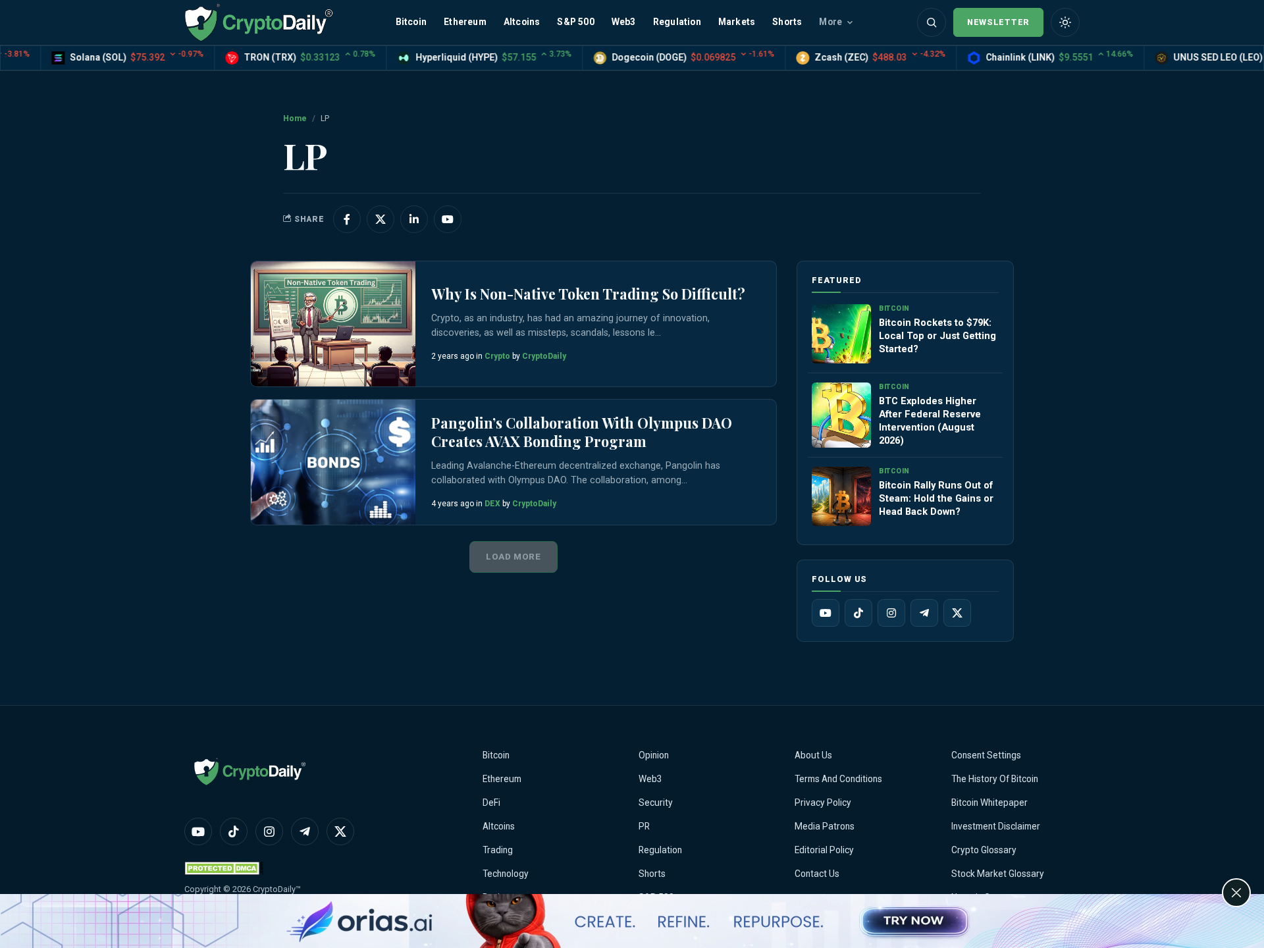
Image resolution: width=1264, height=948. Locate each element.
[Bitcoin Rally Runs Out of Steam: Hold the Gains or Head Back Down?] (841, 496)
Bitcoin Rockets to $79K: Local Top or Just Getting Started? (937, 336)
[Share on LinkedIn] (414, 219)
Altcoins (522, 21)
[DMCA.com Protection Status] (223, 868)
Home (295, 118)
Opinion (654, 755)
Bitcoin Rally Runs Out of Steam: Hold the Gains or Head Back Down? (936, 498)
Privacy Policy (823, 802)
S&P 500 (575, 21)
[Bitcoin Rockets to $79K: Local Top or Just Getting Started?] (841, 333)
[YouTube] (825, 613)
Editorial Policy (824, 850)
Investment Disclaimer (995, 826)
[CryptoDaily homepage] (258, 22)
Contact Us (817, 873)
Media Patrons (825, 826)
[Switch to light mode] (1065, 22)
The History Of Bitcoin (994, 779)
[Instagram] (891, 613)
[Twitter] (957, 613)
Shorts (787, 21)
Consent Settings (986, 755)
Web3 (624, 21)
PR (644, 826)
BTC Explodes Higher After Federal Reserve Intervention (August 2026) (930, 420)
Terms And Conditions (838, 779)
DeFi (491, 802)
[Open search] (931, 22)
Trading (498, 850)
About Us (813, 755)
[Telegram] (924, 613)
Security (656, 802)
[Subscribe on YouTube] (447, 219)
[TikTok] (858, 613)
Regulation (677, 21)
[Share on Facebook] (347, 219)
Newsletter (998, 22)
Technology (506, 873)
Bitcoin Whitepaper (989, 802)
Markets (736, 21)
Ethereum (465, 21)
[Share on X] (380, 219)
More (830, 21)
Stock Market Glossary (997, 873)
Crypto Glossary (983, 850)
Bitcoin (411, 21)
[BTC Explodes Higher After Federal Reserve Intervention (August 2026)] (841, 415)
